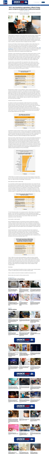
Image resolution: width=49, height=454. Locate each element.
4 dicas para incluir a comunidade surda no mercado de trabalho (35, 333)
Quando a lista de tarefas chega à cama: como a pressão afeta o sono (24, 387)
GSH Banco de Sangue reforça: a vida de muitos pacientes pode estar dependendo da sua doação (13, 321)
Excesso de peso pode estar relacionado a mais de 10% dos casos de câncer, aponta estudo (13, 387)
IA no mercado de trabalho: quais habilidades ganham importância (24, 320)
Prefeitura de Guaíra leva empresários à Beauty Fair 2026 (13, 433)
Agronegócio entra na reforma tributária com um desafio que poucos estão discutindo (35, 303)
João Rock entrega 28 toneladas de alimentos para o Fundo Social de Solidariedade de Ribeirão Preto (35, 388)
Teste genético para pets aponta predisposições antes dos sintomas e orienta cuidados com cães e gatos (35, 321)
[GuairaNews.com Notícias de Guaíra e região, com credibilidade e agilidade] (5, 2)
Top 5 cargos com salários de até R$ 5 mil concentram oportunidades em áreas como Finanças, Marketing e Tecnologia (13, 355)
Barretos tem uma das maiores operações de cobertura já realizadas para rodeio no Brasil (13, 400)
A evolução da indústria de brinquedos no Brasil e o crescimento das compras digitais (23, 303)
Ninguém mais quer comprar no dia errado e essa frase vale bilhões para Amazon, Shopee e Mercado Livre (24, 290)
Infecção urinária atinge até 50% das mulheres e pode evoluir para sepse (24, 367)
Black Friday (25, 10)
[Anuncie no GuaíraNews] (20, 2)
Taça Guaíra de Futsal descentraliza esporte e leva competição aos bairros (23, 434)
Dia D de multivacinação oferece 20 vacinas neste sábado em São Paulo (35, 434)
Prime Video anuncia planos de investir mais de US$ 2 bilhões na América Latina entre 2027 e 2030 (13, 368)
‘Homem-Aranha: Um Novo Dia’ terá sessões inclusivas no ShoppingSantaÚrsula (35, 400)
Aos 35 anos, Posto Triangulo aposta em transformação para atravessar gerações (35, 420)
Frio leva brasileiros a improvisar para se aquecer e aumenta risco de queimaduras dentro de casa (35, 290)
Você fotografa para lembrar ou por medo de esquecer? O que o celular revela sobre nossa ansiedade (35, 368)
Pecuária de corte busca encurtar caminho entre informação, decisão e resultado (13, 333)
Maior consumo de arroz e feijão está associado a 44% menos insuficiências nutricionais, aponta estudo (24, 334)
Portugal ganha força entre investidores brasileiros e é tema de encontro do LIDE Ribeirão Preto (13, 303)
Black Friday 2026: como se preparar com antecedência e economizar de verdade (13, 290)
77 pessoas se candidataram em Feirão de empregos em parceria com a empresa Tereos (24, 400)
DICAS (28, 10)
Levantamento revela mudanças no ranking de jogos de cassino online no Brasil (35, 354)
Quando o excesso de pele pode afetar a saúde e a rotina (24, 419)
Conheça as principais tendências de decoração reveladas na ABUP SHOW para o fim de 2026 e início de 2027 (24, 354)
